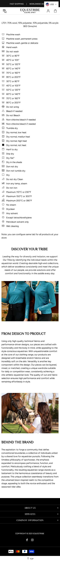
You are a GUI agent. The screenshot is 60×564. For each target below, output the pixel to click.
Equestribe (30, 11)
